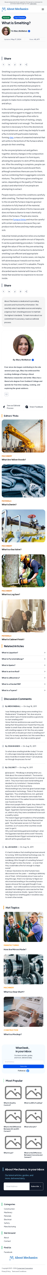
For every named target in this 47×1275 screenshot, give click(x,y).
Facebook (8, 1252)
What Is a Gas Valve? (12, 549)
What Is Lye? (8, 1153)
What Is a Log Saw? (11, 594)
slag (11, 137)
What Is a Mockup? (13, 1034)
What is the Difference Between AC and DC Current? (12, 1129)
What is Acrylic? (30, 1127)
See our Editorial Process (13, 406)
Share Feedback (36, 407)
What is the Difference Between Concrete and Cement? (33, 1155)
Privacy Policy (6, 1271)
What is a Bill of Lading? (33, 1103)
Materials (6, 501)
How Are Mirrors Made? (15, 949)
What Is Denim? (9, 504)
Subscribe (23, 1066)
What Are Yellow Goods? (14, 459)
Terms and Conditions (19, 1271)
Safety (7, 1223)
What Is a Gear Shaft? (14, 991)
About (6, 1237)
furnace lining (19, 219)
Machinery (7, 456)
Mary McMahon (20, 31)
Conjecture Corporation (25, 1268)
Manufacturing (11, 945)
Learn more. (33, 3)
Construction (11, 1030)
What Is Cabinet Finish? (13, 639)
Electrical (7, 1219)
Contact (7, 1241)
